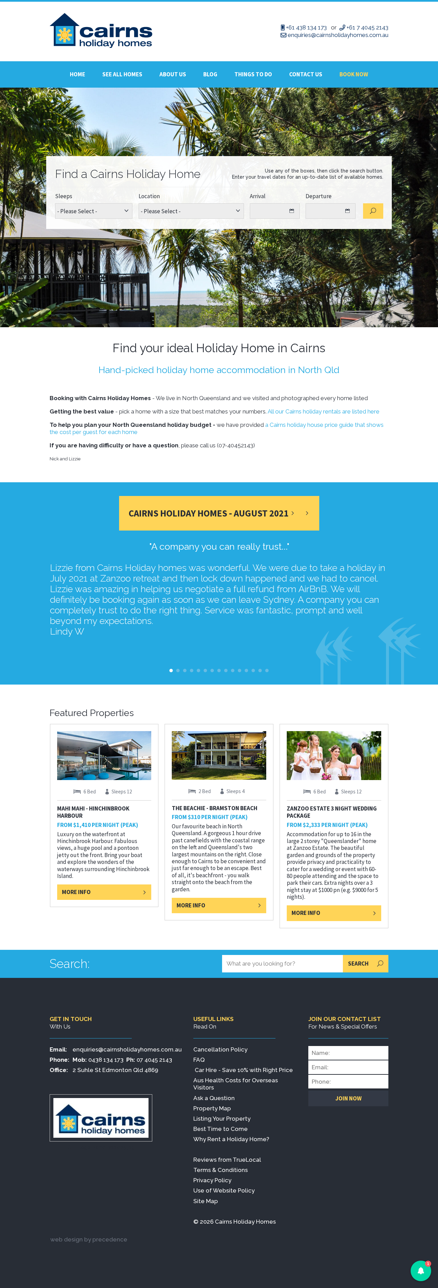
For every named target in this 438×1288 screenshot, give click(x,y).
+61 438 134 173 (306, 27)
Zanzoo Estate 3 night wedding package (332, 812)
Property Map (212, 1108)
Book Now (353, 74)
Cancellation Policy (220, 1049)
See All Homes (122, 74)
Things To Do (253, 74)
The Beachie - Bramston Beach (214, 808)
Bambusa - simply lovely (205, 670)
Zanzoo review (253, 670)
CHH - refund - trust (171, 670)
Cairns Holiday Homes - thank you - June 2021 (219, 670)
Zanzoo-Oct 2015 (260, 670)
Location (149, 196)
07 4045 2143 (154, 1059)
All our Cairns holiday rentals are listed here (323, 411)
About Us (172, 74)
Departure (319, 196)
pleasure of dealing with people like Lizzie (184, 670)
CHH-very (212, 670)
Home (77, 74)
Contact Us (305, 74)
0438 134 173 (106, 1059)
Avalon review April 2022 (232, 670)
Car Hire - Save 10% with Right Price (244, 1070)
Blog (210, 74)
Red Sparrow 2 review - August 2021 (239, 670)
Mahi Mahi (246, 670)
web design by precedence (88, 1239)
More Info (76, 892)
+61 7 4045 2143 (367, 27)
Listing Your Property (221, 1118)
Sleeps (63, 196)
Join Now (348, 1098)
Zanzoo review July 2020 (191, 670)
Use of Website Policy (224, 1190)
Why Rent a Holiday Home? (231, 1139)
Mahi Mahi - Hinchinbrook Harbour (93, 812)
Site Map (205, 1201)
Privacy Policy (212, 1180)
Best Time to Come (220, 1128)
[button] (421, 1271)
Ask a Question (214, 1098)
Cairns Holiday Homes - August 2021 (208, 513)
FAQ (199, 1059)
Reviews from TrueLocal (227, 1159)
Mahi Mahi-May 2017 (267, 670)
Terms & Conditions (220, 1169)
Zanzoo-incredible (178, 670)
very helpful (198, 670)
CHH (226, 670)
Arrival (258, 196)
